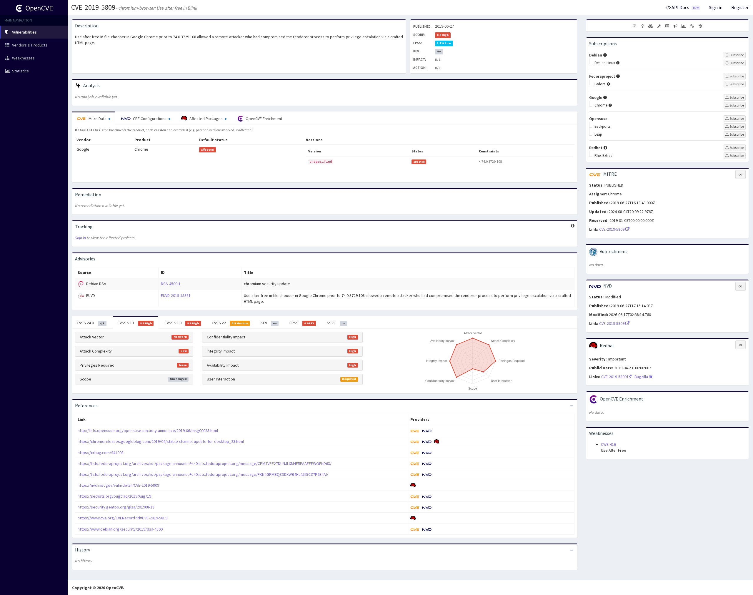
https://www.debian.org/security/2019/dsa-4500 (120, 529)
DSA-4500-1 (171, 283)
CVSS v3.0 (181, 322)
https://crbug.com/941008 (101, 452)
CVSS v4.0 (90, 322)
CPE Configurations (149, 118)
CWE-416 (608, 444)
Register (740, 7)
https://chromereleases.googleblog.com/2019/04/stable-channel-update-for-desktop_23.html (161, 441)
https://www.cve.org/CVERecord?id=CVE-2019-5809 (122, 518)
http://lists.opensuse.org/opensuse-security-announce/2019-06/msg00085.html (148, 430)
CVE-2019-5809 (93, 7)
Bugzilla (641, 376)
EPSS (301, 322)
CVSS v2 (230, 322)
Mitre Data (97, 118)
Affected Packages (206, 118)
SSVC (336, 322)
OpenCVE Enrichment (263, 118)
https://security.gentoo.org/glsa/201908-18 (116, 507)
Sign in (715, 7)
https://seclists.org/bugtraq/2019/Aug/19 (114, 496)
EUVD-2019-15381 (176, 295)
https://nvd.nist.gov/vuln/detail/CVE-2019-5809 (118, 485)
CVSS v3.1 (134, 322)
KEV (268, 322)
